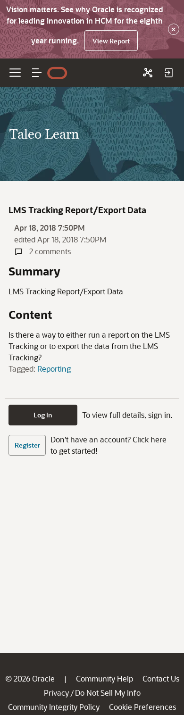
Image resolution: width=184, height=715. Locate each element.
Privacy (56, 693)
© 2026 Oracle (30, 678)
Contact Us (160, 678)
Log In (42, 414)
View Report (111, 40)
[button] (36, 72)
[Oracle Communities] (147, 72)
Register (27, 445)
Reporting (54, 369)
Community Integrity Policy (54, 707)
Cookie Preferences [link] (142, 707)
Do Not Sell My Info (108, 693)
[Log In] (168, 72)
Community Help (104, 678)
